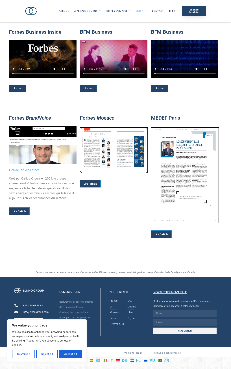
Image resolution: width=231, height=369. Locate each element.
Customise (23, 353)
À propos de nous (86, 10)
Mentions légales (133, 352)
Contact (158, 10)
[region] (47, 340)
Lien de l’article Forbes (24, 170)
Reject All (47, 353)
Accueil (64, 10)
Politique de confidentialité (166, 352)
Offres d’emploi (116, 10)
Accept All (70, 353)
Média (139, 10)
